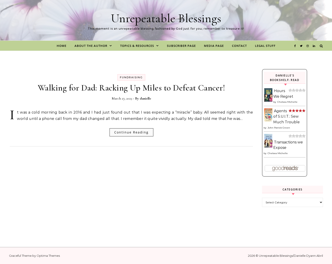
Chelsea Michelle (287, 101)
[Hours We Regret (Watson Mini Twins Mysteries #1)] (268, 101)
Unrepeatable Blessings (166, 18)
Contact (239, 46)
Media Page (214, 46)
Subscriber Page (181, 46)
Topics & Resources (137, 46)
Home (61, 46)
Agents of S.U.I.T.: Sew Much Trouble (286, 116)
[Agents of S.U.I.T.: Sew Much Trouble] (268, 120)
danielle (145, 98)
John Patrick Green (279, 127)
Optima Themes (48, 255)
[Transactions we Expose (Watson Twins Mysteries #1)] (268, 146)
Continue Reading (131, 132)
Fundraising (131, 77)
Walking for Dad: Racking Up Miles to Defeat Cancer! (131, 88)
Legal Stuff (265, 46)
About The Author (91, 46)
